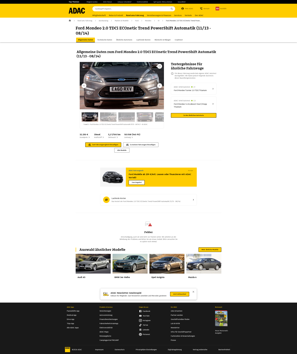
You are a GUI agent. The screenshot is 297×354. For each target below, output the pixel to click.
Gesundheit (182, 2)
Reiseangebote (105, 336)
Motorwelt (218, 307)
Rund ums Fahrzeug (84, 21)
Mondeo (148, 21)
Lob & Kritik (175, 323)
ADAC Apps (70, 307)
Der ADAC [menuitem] (199, 15)
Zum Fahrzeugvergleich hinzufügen (105, 145)
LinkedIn (146, 330)
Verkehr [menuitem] (188, 15)
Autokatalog (103, 21)
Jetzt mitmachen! (179, 294)
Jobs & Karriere (176, 311)
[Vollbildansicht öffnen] (159, 66)
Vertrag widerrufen (200, 350)
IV (158, 21)
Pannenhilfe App (73, 311)
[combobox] (133, 8)
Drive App (70, 319)
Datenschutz (120, 350)
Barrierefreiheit (224, 350)
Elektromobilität (142, 2)
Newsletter (175, 328)
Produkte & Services (106, 307)
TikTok (145, 325)
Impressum (99, 350)
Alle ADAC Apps (73, 328)
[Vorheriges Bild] (84, 85)
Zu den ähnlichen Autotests (193, 115)
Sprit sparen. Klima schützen (162, 2)
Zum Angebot (137, 182)
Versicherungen (105, 311)
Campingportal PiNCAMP (109, 340)
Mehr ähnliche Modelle (210, 250)
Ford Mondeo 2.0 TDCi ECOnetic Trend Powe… (183, 21)
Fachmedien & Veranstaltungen (183, 336)
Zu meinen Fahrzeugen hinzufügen (142, 145)
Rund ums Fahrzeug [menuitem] (135, 15)
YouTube (146, 316)
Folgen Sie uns (143, 307)
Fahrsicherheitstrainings (109, 323)
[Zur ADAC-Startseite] (77, 11)
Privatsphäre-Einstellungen (146, 350)
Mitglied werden (92, 2)
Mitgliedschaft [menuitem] (99, 15)
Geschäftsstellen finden (180, 319)
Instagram (147, 320)
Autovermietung (106, 315)
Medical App (71, 315)
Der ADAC (174, 307)
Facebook (146, 311)
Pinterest (146, 334)
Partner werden (177, 315)
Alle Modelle (121, 150)
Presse (173, 340)
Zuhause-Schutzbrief (124, 2)
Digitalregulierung (175, 350)
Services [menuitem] (178, 15)
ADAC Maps (104, 332)
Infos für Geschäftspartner (181, 332)
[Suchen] (171, 9)
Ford (137, 21)
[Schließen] (193, 292)
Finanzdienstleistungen (109, 319)
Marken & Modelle (122, 21)
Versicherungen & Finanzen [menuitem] (159, 15)
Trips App (70, 323)
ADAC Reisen (107, 2)
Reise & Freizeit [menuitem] (116, 15)
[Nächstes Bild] (159, 85)
